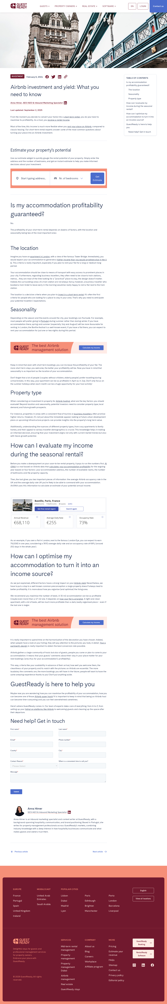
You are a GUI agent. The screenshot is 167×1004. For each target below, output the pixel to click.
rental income (63, 120)
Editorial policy (116, 980)
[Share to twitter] (53, 77)
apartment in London (40, 256)
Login (143, 6)
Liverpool (113, 910)
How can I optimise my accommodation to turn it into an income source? (140, 116)
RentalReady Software (141, 954)
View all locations (143, 899)
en (132, 6)
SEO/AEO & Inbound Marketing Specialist (43, 103)
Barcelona (114, 905)
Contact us (158, 6)
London (113, 900)
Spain (16, 905)
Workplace (90, 961)
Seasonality (133, 94)
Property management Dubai (68, 967)
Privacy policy (116, 975)
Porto (111, 895)
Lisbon (64, 895)
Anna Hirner (16, 103)
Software (108, 6)
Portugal (45, 321)
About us (89, 946)
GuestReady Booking (141, 942)
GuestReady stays (70, 989)
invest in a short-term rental (71, 294)
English (143, 891)
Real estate (67, 984)
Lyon (63, 910)
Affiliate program (94, 966)
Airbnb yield (80, 583)
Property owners (65, 6)
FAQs (112, 960)
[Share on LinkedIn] (59, 77)
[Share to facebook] (47, 77)
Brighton (89, 905)
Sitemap (113, 965)
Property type (134, 98)
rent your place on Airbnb (79, 126)
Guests (43, 6)
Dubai (64, 900)
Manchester (91, 910)
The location (134, 89)
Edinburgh (90, 900)
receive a (52, 120)
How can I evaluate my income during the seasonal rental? (139, 106)
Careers (89, 956)
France (16, 895)
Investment (17, 76)
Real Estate (88, 6)
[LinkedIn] (65, 102)
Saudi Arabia (44, 904)
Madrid (65, 905)
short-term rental (72, 117)
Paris (87, 895)
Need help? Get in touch (139, 132)
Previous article (21, 852)
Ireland (16, 916)
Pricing (112, 946)
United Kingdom (21, 910)
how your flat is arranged (71, 599)
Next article (98, 852)
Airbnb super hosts (44, 696)
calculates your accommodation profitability (70, 466)
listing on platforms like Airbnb (39, 709)
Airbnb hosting (63, 401)
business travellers (83, 414)
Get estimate (97, 178)
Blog (87, 951)
